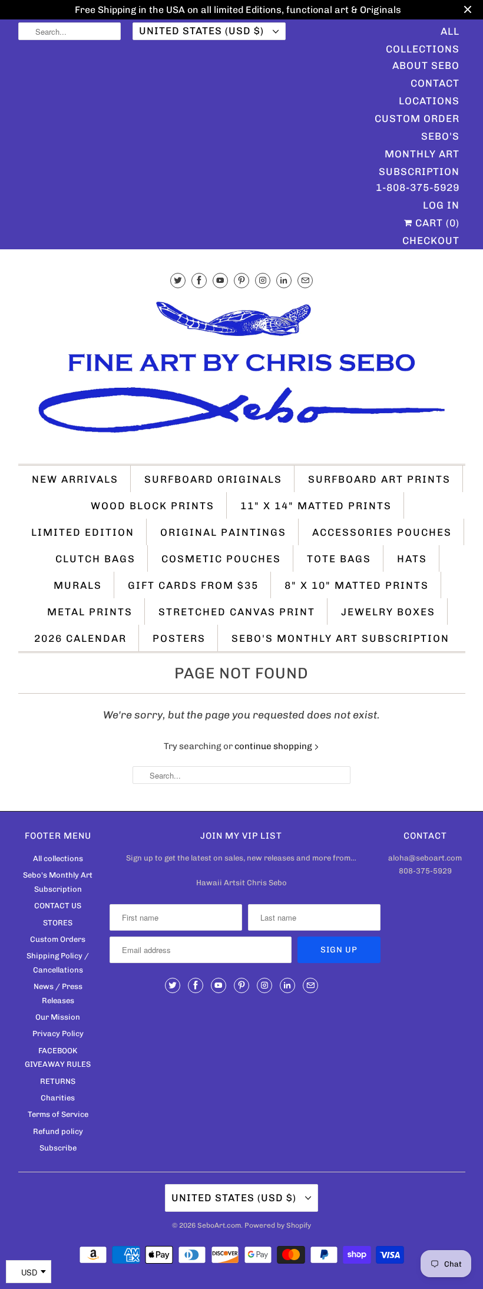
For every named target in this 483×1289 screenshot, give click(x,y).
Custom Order (417, 118)
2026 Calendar (80, 638)
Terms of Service (58, 1114)
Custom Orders (57, 939)
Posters (179, 638)
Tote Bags (339, 559)
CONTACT (435, 83)
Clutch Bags (95, 559)
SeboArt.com (219, 1225)
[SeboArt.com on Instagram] (262, 280)
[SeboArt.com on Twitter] (178, 280)
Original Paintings (223, 532)
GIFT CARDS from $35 (193, 585)
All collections (58, 858)
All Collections (422, 32)
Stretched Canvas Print (236, 612)
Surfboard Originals (213, 479)
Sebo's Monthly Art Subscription (419, 137)
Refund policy (58, 1131)
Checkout (430, 240)
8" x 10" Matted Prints (356, 585)
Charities (58, 1097)
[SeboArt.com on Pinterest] (241, 280)
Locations (429, 101)
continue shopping (274, 746)
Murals (78, 585)
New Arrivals (75, 479)
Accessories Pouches (382, 532)
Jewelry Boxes (388, 612)
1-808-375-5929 (417, 187)
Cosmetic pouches (221, 559)
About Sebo (425, 65)
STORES (57, 922)
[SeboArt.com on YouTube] (220, 280)
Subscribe (58, 1147)
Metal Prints (90, 612)
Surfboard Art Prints (379, 479)
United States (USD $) (203, 31)
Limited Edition (82, 532)
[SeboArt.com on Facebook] (199, 280)
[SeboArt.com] (241, 373)
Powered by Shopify (277, 1225)
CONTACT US (57, 905)
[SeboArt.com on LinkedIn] (284, 280)
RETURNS (57, 1081)
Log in (441, 205)
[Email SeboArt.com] (305, 280)
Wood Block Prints (152, 506)
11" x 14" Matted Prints (316, 506)
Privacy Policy (58, 1033)
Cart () (435, 223)
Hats (412, 559)
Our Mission (57, 1017)
